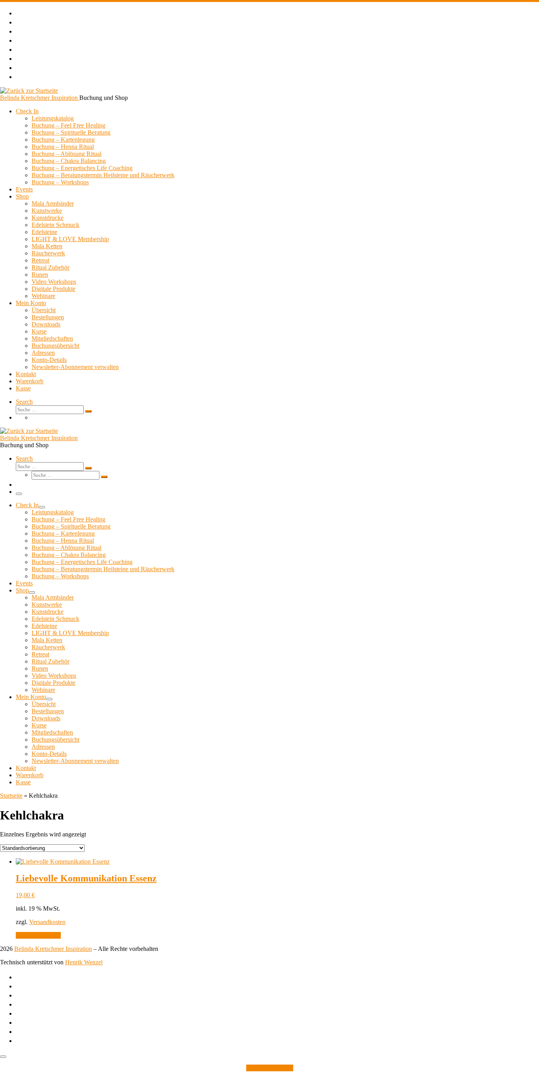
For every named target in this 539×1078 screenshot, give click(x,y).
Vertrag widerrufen (269, 1068)
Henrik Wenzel (84, 962)
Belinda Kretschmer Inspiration (53, 948)
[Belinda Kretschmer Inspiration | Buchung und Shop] (29, 90)
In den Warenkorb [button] (38, 935)
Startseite (11, 795)
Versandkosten (47, 922)
